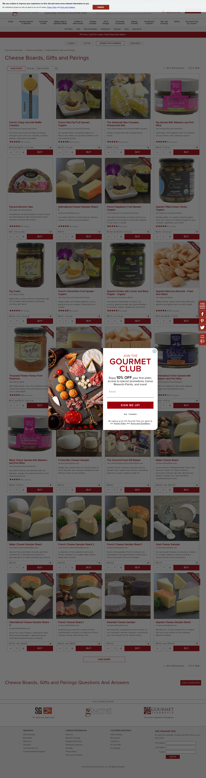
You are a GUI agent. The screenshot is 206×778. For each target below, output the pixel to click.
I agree (100, 7)
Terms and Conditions (140, 423)
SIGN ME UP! (130, 405)
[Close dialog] (154, 351)
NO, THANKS (130, 414)
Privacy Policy (120, 423)
